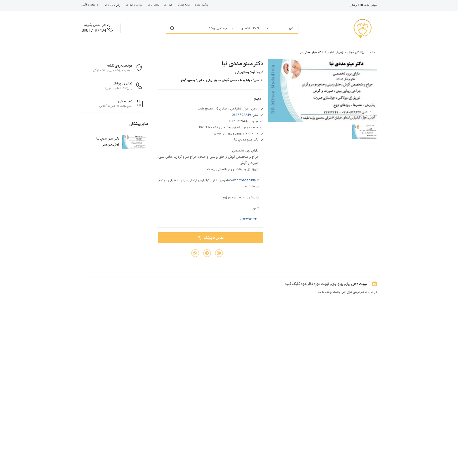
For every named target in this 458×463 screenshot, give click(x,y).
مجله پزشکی (183, 5)
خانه (372, 52)
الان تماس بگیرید (95, 25)
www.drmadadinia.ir (243, 180)
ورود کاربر (110, 5)
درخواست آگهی (90, 5)
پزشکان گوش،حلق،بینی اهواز (346, 52)
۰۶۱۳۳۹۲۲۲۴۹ (249, 219)
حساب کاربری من (134, 5)
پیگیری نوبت (201, 5)
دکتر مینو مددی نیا (311, 52)
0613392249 (241, 115)
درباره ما (168, 5)
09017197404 (94, 30)
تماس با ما (153, 5)
